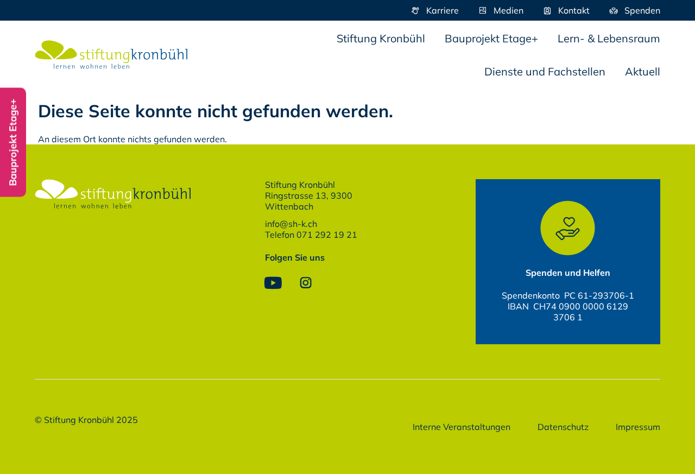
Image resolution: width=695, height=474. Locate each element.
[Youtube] (273, 283)
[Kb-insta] (306, 283)
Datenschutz (563, 426)
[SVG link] (111, 54)
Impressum (638, 426)
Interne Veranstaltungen (461, 426)
